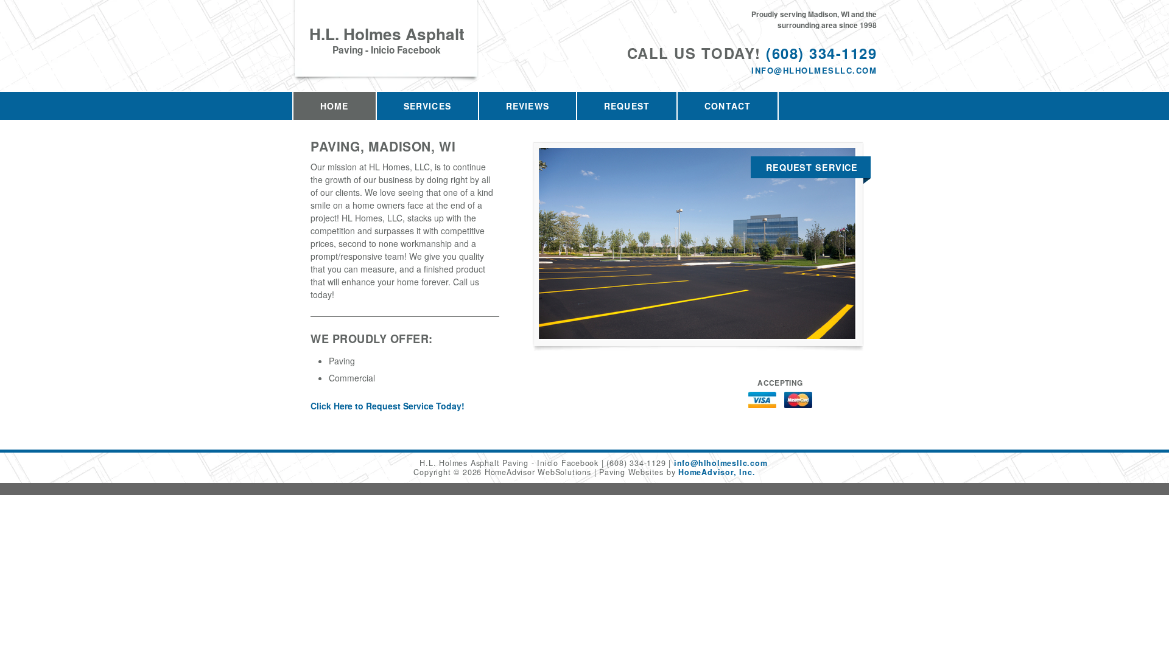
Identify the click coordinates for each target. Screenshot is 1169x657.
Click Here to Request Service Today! (388, 406)
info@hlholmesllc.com (814, 70)
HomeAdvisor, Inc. (716, 472)
